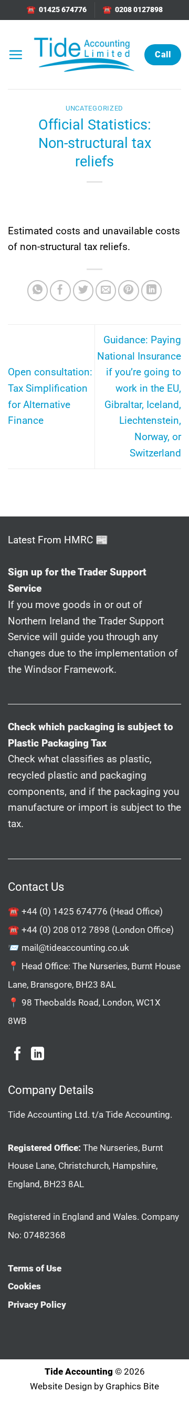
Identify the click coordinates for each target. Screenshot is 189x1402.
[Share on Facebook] (60, 290)
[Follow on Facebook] (17, 1054)
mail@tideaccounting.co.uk (75, 947)
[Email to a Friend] (106, 290)
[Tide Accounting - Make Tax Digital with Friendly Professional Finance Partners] (83, 54)
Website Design (61, 1386)
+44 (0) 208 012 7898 (66, 929)
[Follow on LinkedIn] (37, 1054)
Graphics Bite (132, 1386)
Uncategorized (94, 108)
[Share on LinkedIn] (151, 290)
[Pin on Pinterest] (128, 290)
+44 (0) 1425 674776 (65, 911)
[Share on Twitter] (83, 290)
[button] (15, 54)
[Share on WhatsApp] (37, 290)
